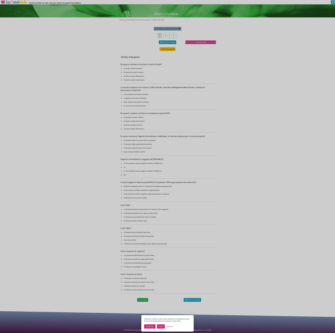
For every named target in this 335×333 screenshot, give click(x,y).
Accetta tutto (150, 326)
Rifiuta (161, 326)
